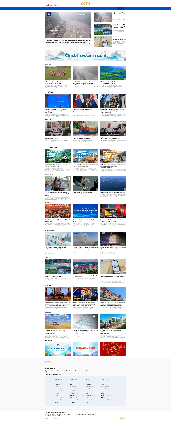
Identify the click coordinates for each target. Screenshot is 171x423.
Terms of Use (55, 418)
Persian (89, 391)
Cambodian (58, 391)
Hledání (121, 9)
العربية (65, 371)
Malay (90, 382)
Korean (73, 402)
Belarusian (60, 384)
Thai (103, 391)
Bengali (58, 386)
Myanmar (91, 386)
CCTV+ (86, 371)
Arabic (58, 382)
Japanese (74, 400)
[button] (89, 44)
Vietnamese (106, 400)
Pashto (88, 397)
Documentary (79, 371)
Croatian (59, 393)
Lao (88, 379)
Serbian (104, 379)
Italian (73, 397)
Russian (89, 402)
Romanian (90, 400)
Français (59, 371)
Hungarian (74, 393)
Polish (88, 393)
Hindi (72, 391)
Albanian (58, 379)
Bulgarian (59, 388)
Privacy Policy (47, 418)
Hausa (73, 386)
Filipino (58, 402)
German (74, 382)
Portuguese (90, 395)
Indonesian (76, 395)
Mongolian (90, 384)
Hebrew (73, 388)
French (73, 379)
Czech (58, 395)
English (47, 371)
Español (53, 371)
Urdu (103, 397)
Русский (71, 371)
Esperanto (59, 400)
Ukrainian (106, 395)
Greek (73, 384)
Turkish (104, 393)
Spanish (104, 384)
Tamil (103, 388)
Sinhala (104, 382)
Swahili (105, 386)
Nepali (88, 388)
